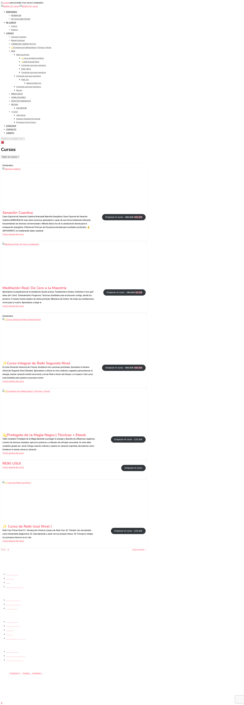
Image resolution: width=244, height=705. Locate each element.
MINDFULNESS (17, 94)
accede (6, 3)
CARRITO (10, 133)
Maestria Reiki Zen (33, 83)
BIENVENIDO (11, 12)
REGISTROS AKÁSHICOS (21, 101)
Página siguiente (139, 549)
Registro (14, 30)
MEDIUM (14, 105)
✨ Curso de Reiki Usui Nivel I (32, 58)
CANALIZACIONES (18, 97)
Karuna (19, 90)
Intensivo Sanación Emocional (28, 119)
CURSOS (10, 33)
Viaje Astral (20, 115)
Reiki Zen (25, 80)
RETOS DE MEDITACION (20, 19)
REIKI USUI (11, 463)
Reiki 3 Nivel (26, 69)
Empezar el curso (133, 468)
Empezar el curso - (124, 218)
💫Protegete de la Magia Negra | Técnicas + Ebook (31, 48)
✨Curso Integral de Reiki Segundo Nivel (36, 363)
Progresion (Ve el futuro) (26, 122)
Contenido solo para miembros (33, 65)
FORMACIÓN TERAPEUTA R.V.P (23, 44)
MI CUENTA (11, 22)
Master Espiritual (18, 40)
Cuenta (14, 26)
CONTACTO (11, 129)
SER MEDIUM (21, 108)
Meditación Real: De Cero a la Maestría (34, 288)
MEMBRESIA (16, 15)
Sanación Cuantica (18, 37)
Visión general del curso (13, 234)
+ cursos (14, 112)
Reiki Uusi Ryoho (22, 55)
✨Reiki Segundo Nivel (30, 62)
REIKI (13, 51)
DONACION (11, 126)
